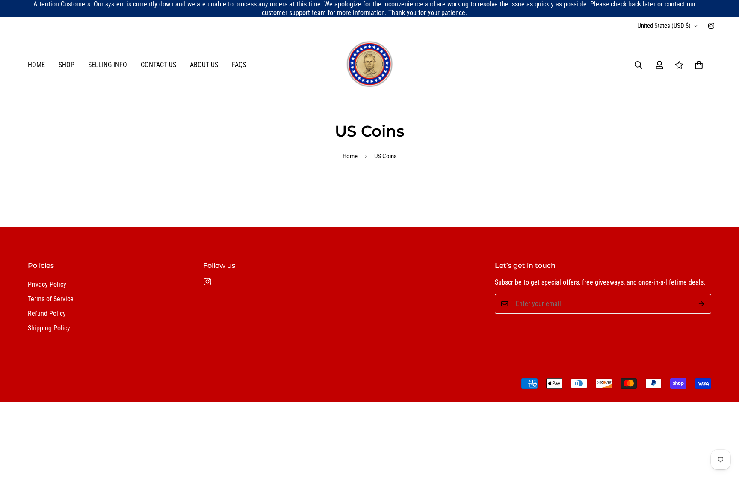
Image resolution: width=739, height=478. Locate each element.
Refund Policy (47, 313)
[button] (699, 65)
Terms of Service (51, 299)
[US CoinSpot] (369, 64)
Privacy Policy (47, 284)
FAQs (239, 65)
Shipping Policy (49, 328)
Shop (66, 65)
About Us (204, 65)
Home (36, 65)
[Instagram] (711, 25)
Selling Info (107, 65)
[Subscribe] (701, 304)
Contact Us (158, 65)
